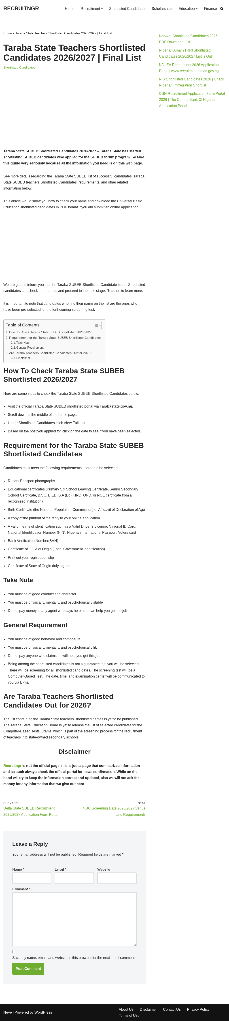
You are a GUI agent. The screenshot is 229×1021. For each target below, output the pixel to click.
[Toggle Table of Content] (96, 325)
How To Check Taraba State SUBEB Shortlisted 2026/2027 (50, 332)
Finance (210, 9)
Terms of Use (129, 1015)
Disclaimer (23, 358)
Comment (21, 889)
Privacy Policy (198, 1009)
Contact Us (172, 1009)
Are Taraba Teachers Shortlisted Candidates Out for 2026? (50, 353)
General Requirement (30, 347)
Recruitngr (12, 766)
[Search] (221, 8)
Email (60, 869)
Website (103, 869)
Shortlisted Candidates (127, 9)
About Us (126, 1009)
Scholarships (162, 9)
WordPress (43, 1012)
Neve (7, 1012)
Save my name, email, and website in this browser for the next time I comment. (74, 958)
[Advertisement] (74, 115)
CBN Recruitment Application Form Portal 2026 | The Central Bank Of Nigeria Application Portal (192, 100)
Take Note (23, 342)
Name (18, 869)
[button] (102, 8)
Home (69, 9)
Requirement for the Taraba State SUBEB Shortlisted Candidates (55, 337)
